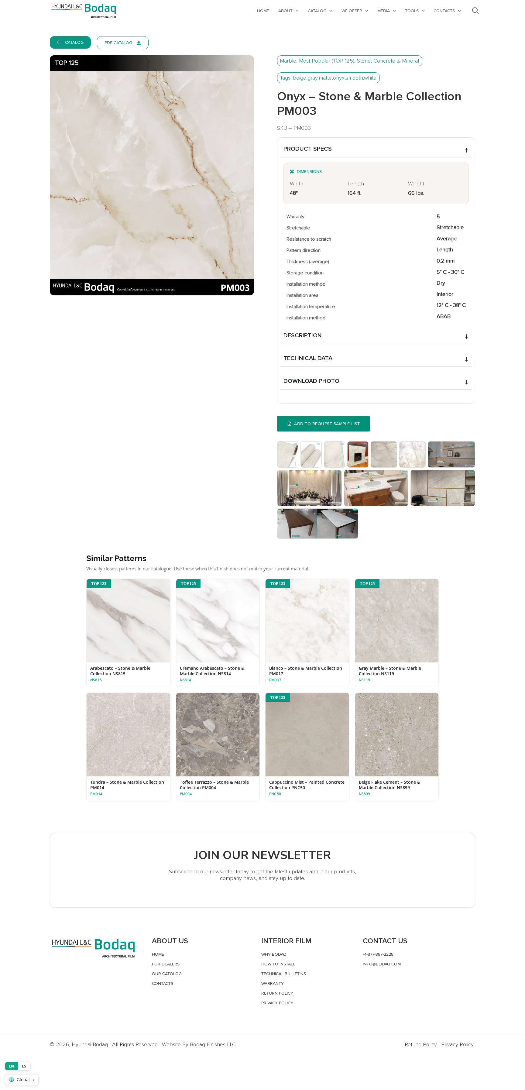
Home (263, 10)
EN (12, 1066)
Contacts (444, 10)
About (285, 10)
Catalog (317, 10)
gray (312, 77)
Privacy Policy (457, 1044)
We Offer (351, 10)
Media (383, 10)
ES (24, 1066)
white (370, 77)
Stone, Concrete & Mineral (388, 60)
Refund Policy (421, 1044)
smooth (354, 77)
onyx (339, 77)
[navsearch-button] (475, 10)
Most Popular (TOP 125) (326, 60)
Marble (288, 60)
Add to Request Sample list (327, 423)
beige (299, 77)
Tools (412, 10)
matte (325, 77)
